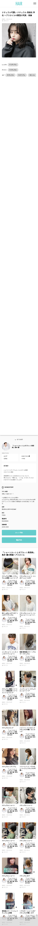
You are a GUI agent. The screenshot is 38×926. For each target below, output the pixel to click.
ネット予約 (19, 536)
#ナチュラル (10, 75)
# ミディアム (13, 64)
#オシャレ (32, 75)
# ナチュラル (13, 70)
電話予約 (19, 544)
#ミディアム (21, 75)
